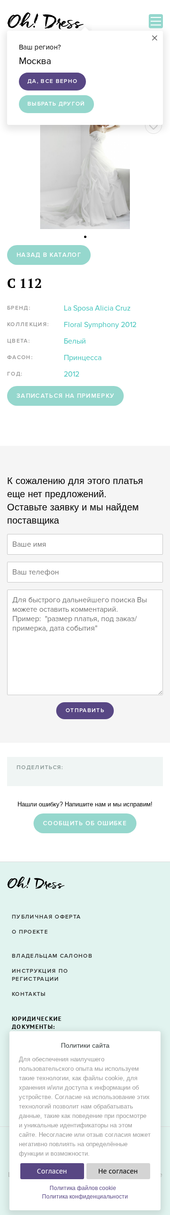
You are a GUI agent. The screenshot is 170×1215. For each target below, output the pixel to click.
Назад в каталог (49, 255)
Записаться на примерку (65, 396)
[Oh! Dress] (36, 885)
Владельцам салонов (52, 956)
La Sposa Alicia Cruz (97, 308)
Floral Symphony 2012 (100, 324)
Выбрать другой (56, 103)
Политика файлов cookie (83, 1188)
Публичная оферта (46, 916)
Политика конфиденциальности (85, 1196)
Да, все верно (52, 81)
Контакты (29, 994)
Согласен (52, 1171)
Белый (75, 341)
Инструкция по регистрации (40, 975)
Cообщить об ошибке (85, 823)
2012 (71, 374)
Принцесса (83, 357)
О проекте (30, 932)
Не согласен (118, 1171)
